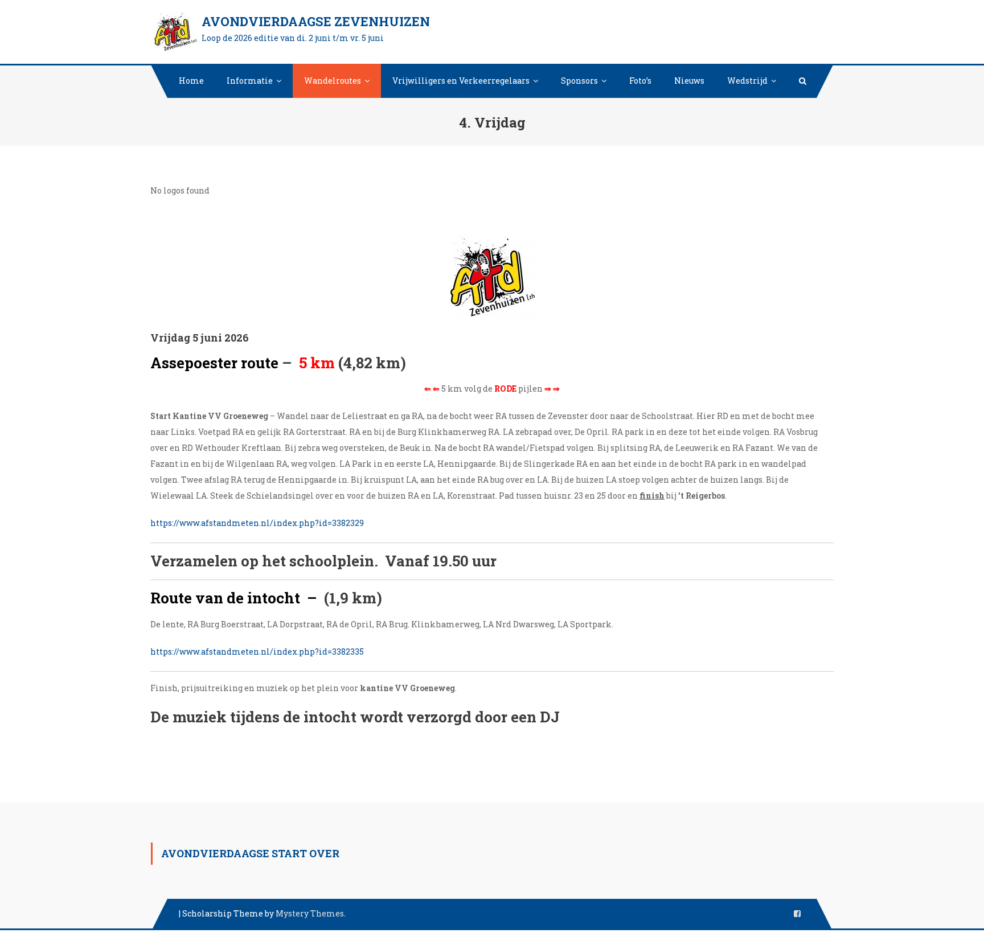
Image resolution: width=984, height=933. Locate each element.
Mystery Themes (310, 913)
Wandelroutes (332, 80)
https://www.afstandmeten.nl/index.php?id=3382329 (257, 522)
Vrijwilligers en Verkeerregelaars (461, 80)
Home (191, 80)
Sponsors (579, 80)
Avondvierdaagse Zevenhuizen (316, 21)
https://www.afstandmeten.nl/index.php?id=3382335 (257, 651)
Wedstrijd (747, 80)
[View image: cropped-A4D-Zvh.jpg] (492, 277)
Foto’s (640, 80)
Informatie (250, 80)
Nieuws (689, 80)
